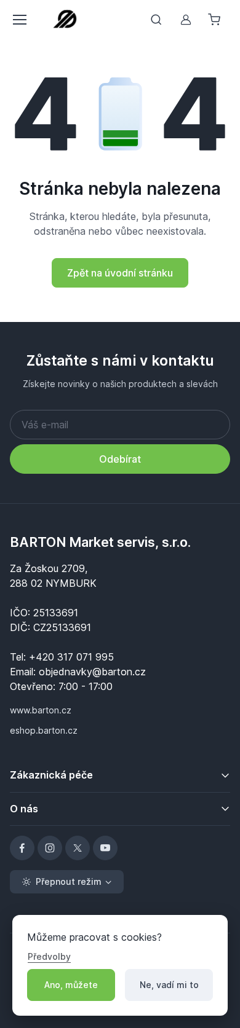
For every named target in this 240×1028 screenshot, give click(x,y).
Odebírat (120, 459)
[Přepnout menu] (19, 20)
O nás (24, 808)
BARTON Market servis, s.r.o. (100, 542)
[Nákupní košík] (215, 19)
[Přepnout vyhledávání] (156, 19)
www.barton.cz (40, 710)
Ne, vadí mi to (169, 984)
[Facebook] (22, 848)
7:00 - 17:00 (85, 686)
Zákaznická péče (51, 775)
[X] (77, 848)
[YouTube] (105, 848)
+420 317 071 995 (71, 657)
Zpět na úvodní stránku (120, 273)
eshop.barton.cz (44, 730)
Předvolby (49, 956)
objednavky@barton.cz (92, 671)
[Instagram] (50, 848)
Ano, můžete (71, 984)
